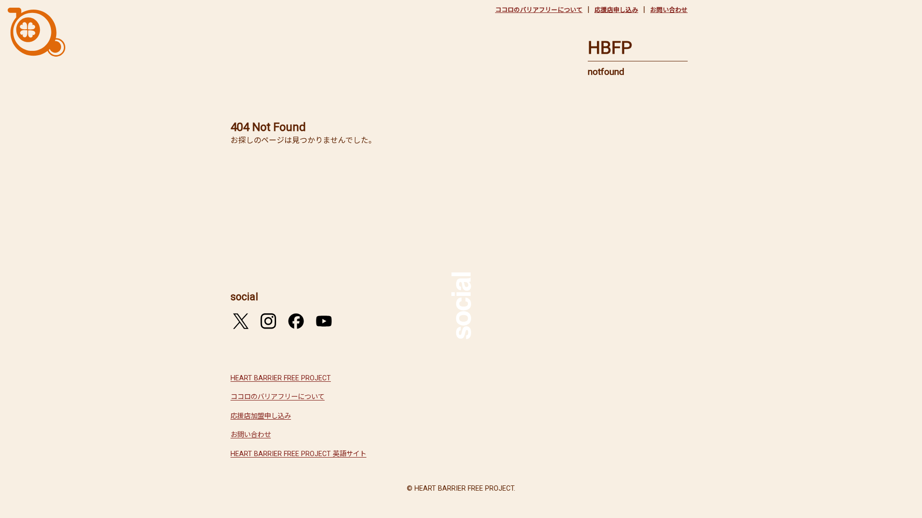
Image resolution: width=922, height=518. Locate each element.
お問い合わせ (669, 9)
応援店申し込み (616, 9)
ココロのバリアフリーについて (538, 9)
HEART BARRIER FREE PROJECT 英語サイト (298, 454)
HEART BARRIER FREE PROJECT (280, 378)
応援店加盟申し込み (260, 416)
